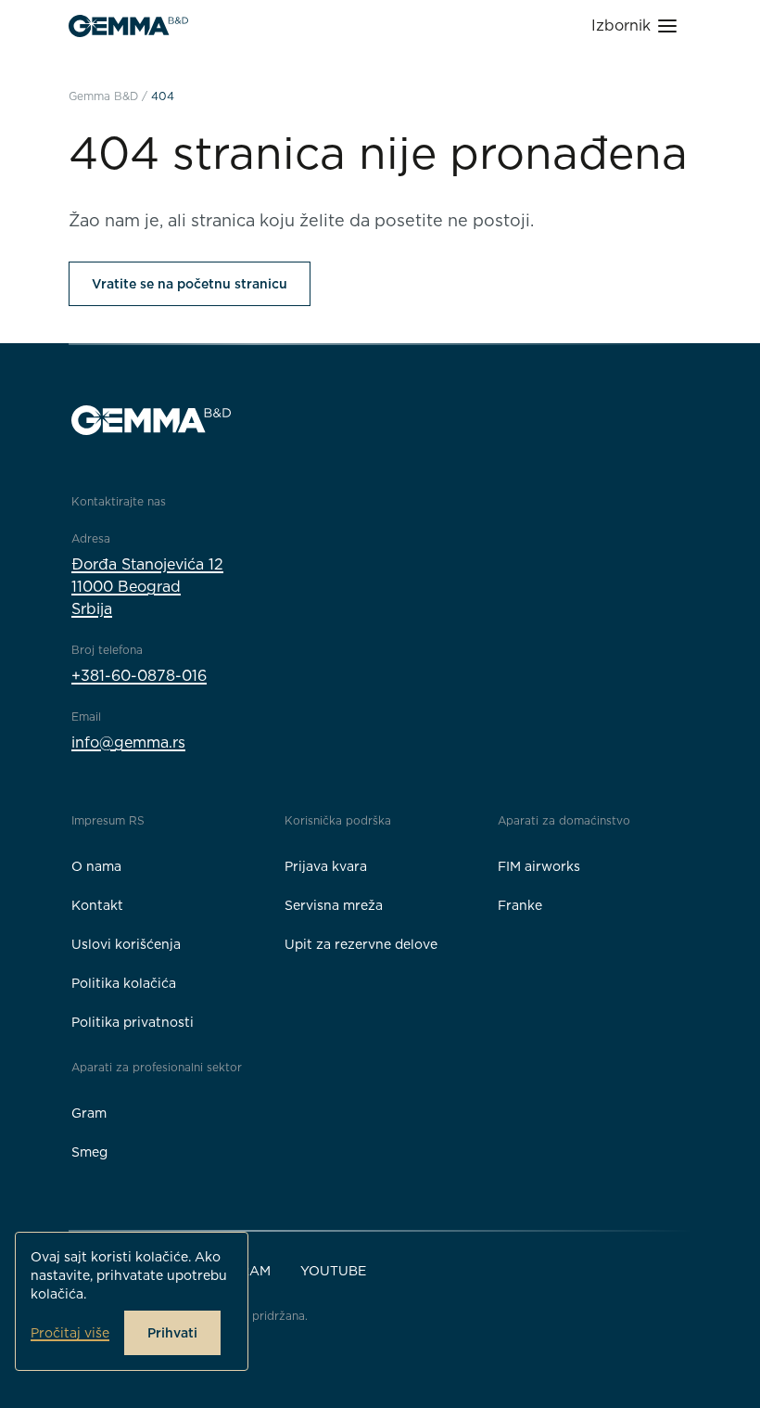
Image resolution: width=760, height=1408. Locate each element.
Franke (520, 905)
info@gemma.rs (128, 742)
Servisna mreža (334, 905)
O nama (96, 866)
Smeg (89, 1152)
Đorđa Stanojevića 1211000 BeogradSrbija (147, 587)
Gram (89, 1113)
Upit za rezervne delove (361, 944)
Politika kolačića (123, 983)
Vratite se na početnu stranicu (189, 283)
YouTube (333, 1270)
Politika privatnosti (132, 1022)
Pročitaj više (70, 1332)
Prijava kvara (326, 866)
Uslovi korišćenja (126, 944)
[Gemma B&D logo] (128, 26)
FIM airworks (539, 866)
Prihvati (172, 1332)
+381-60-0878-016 (139, 676)
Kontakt (97, 905)
